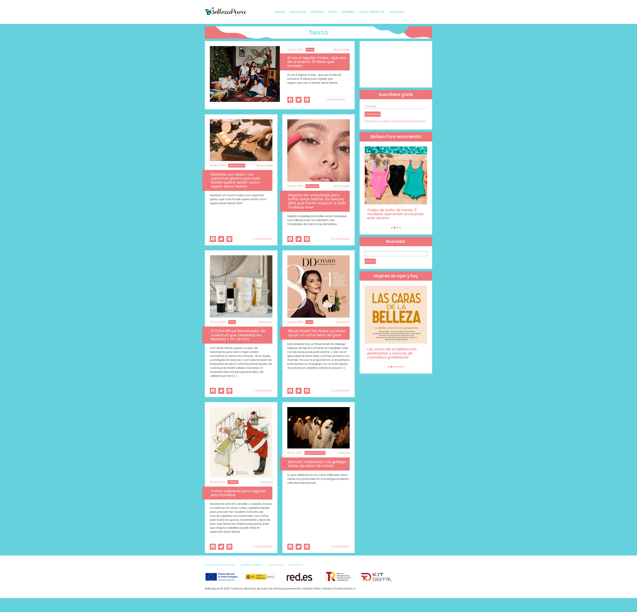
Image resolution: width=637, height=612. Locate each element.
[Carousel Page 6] (403, 367)
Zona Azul (396, 12)
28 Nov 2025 (218, 165)
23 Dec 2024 (295, 322)
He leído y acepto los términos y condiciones (396, 121)
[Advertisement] (396, 64)
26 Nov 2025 (295, 186)
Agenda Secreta (315, 453)
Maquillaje (298, 12)
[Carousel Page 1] (392, 227)
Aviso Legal (275, 565)
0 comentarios (335, 99)
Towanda (266, 482)
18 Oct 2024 (294, 453)
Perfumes (317, 12)
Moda (333, 12)
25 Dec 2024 (218, 322)
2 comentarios (340, 390)
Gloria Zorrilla (341, 50)
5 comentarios (262, 546)
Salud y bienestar (371, 12)
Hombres (348, 12)
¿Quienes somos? (251, 565)
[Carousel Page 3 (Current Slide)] (397, 227)
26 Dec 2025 (295, 50)
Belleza (280, 12)
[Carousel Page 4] (400, 227)
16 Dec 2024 (217, 482)
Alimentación (237, 165)
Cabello (233, 482)
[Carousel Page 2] (394, 227)
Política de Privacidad (220, 565)
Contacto (295, 565)
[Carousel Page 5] (400, 367)
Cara (232, 322)
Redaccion (265, 322)
